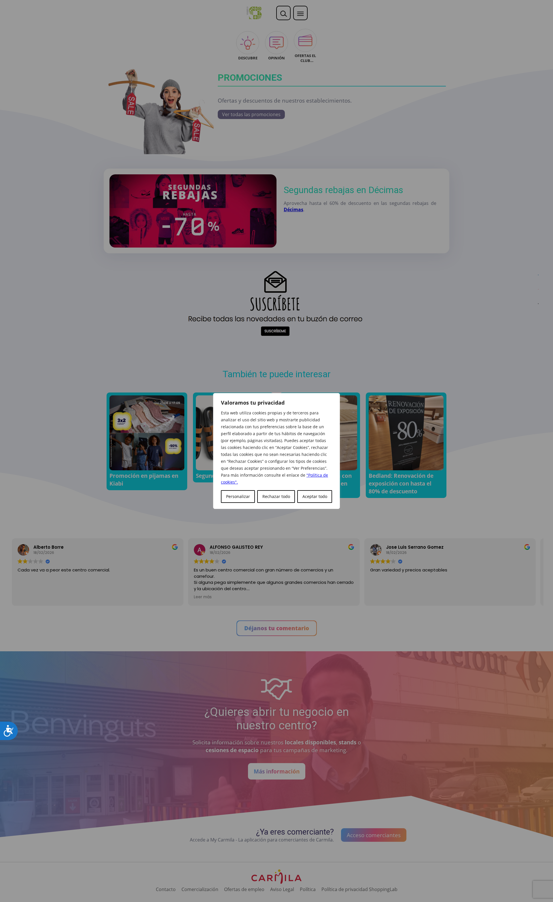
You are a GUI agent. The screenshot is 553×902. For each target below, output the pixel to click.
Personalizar (238, 496)
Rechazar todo (276, 496)
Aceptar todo (314, 496)
